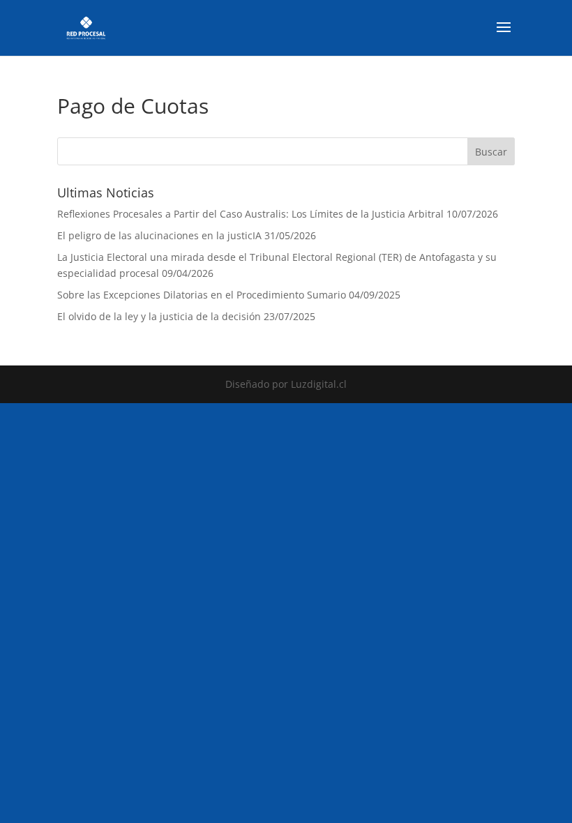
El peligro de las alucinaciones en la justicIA (159, 235)
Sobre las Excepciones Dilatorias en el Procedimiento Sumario (201, 294)
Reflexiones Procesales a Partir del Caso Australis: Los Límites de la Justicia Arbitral (250, 213)
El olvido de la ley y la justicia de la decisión (159, 316)
